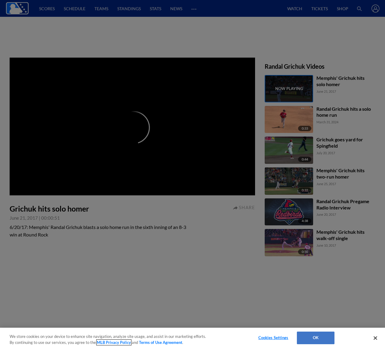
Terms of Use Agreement (160, 342)
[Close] (375, 337)
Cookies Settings (273, 337)
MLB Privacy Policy (114, 342)
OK (316, 337)
